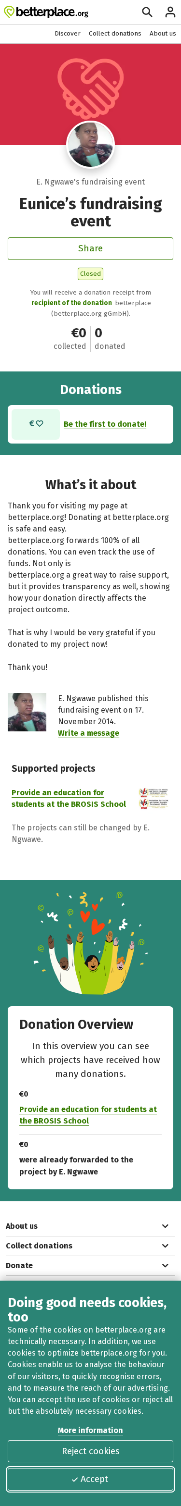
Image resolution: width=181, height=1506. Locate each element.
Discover (68, 33)
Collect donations (115, 33)
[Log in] (170, 12)
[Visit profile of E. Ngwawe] (90, 145)
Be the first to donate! (105, 424)
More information (90, 1430)
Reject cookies (91, 1451)
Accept (94, 1478)
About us (163, 33)
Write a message (88, 733)
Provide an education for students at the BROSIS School (88, 1115)
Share (90, 248)
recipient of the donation (71, 303)
